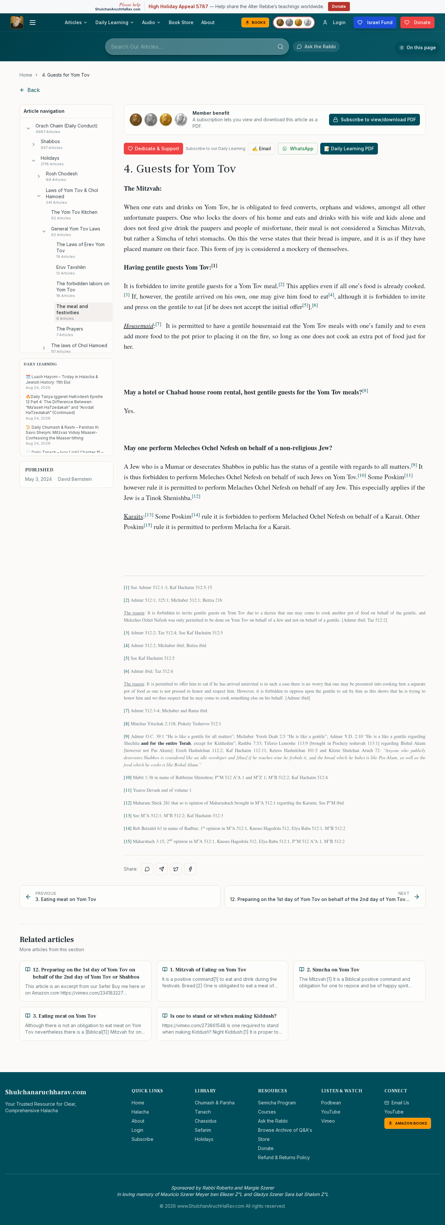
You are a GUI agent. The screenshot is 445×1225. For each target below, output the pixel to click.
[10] (128, 777)
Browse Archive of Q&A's (285, 1130)
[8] (126, 723)
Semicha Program (277, 1102)
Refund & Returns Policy (284, 1157)
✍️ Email (261, 148)
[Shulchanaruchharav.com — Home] (16, 22)
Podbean (331, 1102)
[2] (126, 600)
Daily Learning (111, 22)
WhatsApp (301, 148)
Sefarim (203, 1130)
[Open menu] (32, 22)
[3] (126, 632)
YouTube (330, 1111)
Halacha (140, 1111)
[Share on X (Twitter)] (176, 869)
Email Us (400, 1102)
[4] (126, 645)
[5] (126, 658)
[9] (126, 736)
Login (137, 1130)
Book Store (181, 22)
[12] (128, 803)
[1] (126, 587)
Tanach (203, 1111)
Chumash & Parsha (215, 1102)
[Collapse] (28, 128)
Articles (73, 22)
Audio (148, 22)
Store (264, 1139)
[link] (66, 75)
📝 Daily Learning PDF (349, 148)
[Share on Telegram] (161, 869)
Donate (339, 6)
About (208, 22)
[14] (128, 828)
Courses (267, 1111)
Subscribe (142, 1139)
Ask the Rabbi (273, 1121)
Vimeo (328, 1121)
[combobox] (197, 46)
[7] (126, 710)
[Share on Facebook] (190, 869)
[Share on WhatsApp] (147, 869)
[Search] (280, 46)
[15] (128, 841)
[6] (126, 671)
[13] (128, 815)
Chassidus (206, 1121)
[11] (128, 790)
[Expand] (33, 144)
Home (26, 75)
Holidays (204, 1139)
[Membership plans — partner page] (294, 22)
